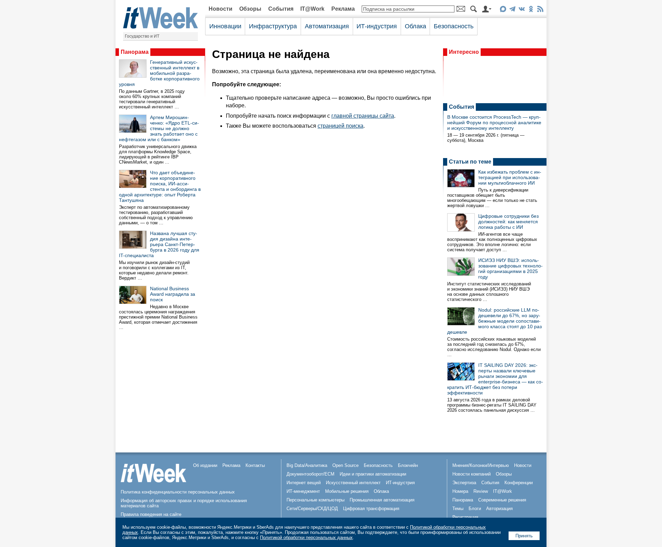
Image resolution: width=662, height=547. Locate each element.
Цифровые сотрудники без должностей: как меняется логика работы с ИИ (508, 221)
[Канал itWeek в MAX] (503, 10)
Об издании (205, 465)
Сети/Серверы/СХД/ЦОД (312, 508)
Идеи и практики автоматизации (373, 474)
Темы (457, 508)
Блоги (475, 508)
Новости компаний (471, 474)
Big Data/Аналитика (307, 465)
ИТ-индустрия (377, 26)
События (280, 9)
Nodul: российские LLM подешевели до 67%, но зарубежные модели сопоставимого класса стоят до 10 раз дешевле (494, 321)
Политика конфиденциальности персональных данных (178, 492)
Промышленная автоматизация (382, 499)
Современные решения (502, 499)
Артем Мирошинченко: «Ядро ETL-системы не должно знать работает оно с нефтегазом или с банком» (159, 128)
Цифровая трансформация (371, 508)
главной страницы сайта (362, 116)
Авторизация (499, 508)
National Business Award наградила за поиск (172, 294)
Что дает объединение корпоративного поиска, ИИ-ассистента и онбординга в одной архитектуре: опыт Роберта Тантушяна (160, 186)
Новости (220, 9)
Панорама (135, 52)
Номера (460, 491)
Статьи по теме (470, 162)
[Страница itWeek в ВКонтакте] (521, 10)
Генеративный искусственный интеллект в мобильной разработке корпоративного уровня (159, 73)
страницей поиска (340, 126)
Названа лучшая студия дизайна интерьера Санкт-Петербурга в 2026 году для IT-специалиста (159, 244)
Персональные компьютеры (315, 499)
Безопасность (453, 26)
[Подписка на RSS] (540, 10)
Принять (524, 535)
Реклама (343, 9)
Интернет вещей (304, 482)
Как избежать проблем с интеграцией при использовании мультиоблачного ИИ (509, 177)
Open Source (345, 465)
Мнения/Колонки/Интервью (480, 465)
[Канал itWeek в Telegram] (512, 10)
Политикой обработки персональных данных (306, 537)
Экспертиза (464, 482)
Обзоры (250, 9)
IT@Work (312, 9)
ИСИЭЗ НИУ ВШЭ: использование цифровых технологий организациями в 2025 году (510, 268)
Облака (415, 26)
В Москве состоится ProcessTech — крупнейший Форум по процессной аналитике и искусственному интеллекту (494, 122)
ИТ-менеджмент (303, 491)
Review (480, 491)
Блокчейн (408, 465)
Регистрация (465, 517)
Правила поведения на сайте (151, 514)
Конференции (518, 482)
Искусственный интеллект (353, 482)
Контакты (255, 465)
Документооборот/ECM (310, 474)
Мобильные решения (347, 491)
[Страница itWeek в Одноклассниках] (530, 10)
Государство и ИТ (142, 36)
